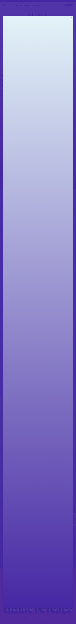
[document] (38, 312)
